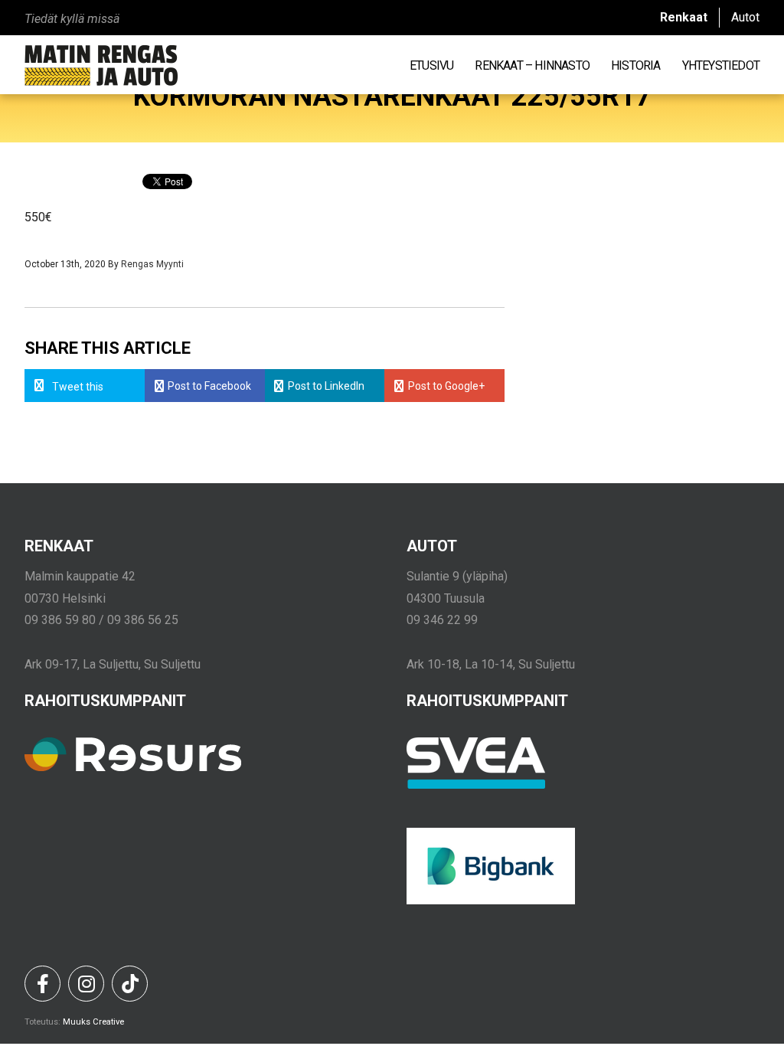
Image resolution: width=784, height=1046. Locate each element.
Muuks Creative (93, 1022)
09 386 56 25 (142, 620)
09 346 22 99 (442, 620)
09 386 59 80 (60, 620)
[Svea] (476, 785)
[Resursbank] (132, 767)
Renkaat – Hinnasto (532, 65)
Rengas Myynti (152, 264)
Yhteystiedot (721, 65)
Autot (745, 17)
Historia (636, 65)
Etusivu (431, 65)
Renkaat (683, 17)
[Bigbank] (491, 900)
